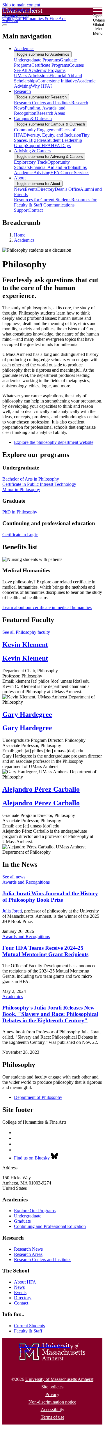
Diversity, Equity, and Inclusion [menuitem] (52, 135)
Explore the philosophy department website (53, 442)
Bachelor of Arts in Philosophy (30, 478)
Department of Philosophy (38, 1097)
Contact (21, 1302)
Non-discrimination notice (52, 1401)
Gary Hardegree (27, 714)
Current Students (29, 1325)
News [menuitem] (19, 189)
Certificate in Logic (20, 534)
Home (19, 234)
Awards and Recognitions (26, 882)
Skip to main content (21, 4)
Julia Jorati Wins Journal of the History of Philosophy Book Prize (50, 896)
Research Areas (28, 1254)
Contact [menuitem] (36, 210)
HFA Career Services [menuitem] (69, 172)
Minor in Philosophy (21, 489)
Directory (22, 1297)
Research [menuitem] (22, 91)
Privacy (52, 1394)
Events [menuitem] (31, 189)
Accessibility (52, 1409)
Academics (24, 240)
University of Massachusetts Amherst (59, 1379)
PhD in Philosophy (19, 511)
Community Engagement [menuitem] (37, 129)
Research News (28, 1249)
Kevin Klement (25, 644)
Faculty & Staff (28, 1330)
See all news (13, 876)
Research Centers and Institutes (42, 1259)
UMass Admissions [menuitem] (31, 75)
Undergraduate (27, 1215)
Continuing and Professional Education (50, 1226)
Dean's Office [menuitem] (67, 189)
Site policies (52, 1386)
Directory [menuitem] (46, 189)
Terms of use (52, 1417)
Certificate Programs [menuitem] (50, 65)
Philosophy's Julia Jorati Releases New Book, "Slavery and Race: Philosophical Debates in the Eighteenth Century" (50, 1014)
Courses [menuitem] (76, 65)
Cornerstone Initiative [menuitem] (57, 80)
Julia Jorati (12, 910)
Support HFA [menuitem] (38, 145)
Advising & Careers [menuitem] (32, 150)
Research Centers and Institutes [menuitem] (42, 102)
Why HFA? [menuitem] (41, 86)
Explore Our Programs (35, 1210)
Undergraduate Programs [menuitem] (37, 59)
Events (20, 1292)
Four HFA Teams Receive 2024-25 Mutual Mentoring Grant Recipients (45, 951)
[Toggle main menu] (4, 25)
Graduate (22, 1221)
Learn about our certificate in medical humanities (47, 607)
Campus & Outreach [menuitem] (33, 118)
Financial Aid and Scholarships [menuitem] (58, 167)
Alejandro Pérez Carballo (41, 789)
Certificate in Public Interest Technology (39, 484)
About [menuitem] (20, 177)
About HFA (25, 1281)
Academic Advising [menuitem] (32, 172)
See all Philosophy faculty (26, 632)
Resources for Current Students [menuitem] (42, 199)
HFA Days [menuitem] (61, 145)
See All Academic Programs (39, 70)
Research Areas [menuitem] (50, 113)
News (19, 1287)
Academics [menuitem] (24, 48)
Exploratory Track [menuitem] (30, 162)
